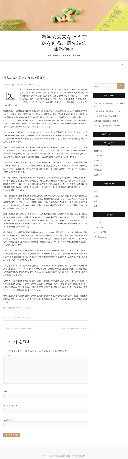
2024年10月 (98, 151)
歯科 (19, 317)
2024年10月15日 (20, 85)
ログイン (97, 222)
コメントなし (36, 85)
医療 (14, 317)
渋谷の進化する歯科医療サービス (107, 111)
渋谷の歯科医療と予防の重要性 (75, 328)
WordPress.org (100, 237)
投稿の (98, 227)
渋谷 (23, 317)
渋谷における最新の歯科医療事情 (17, 328)
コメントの (100, 232)
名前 (5, 391)
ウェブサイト (8, 420)
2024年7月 (98, 165)
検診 (28, 317)
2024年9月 (98, 156)
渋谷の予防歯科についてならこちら (17, 308)
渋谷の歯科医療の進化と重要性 (106, 121)
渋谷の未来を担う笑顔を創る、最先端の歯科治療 (64, 43)
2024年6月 (98, 170)
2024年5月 (98, 175)
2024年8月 (98, 161)
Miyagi (7, 85)
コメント (6, 355)
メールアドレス (10, 406)
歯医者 (96, 196)
